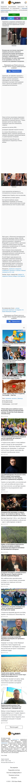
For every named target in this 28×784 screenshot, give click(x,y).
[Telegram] (11, 18)
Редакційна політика (14, 770)
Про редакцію (14, 767)
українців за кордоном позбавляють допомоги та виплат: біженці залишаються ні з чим (14, 270)
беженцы (20, 398)
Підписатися (16, 71)
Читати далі (14, 727)
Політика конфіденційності (14, 772)
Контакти (14, 777)
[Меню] (2, 2)
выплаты (14, 398)
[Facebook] (4, 18)
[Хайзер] (14, 2)
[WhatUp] (23, 18)
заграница (8, 398)
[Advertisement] (14, 101)
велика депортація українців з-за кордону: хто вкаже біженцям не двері (13, 310)
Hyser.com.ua (15, 739)
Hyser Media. (18, 781)
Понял (14, 14)
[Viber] (17, 18)
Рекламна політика (14, 775)
